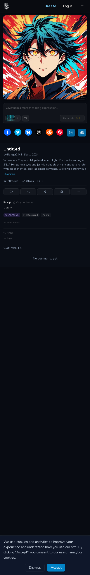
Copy (18, 202)
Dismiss (35, 567)
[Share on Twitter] (17, 132)
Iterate (29, 202)
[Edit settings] (25, 118)
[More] (79, 191)
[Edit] (62, 191)
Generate (72, 118)
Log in (67, 6)
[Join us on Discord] (82, 132)
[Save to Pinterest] (59, 132)
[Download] (28, 191)
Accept (56, 567)
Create (50, 6)
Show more (9, 174)
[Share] (45, 191)
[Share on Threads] (38, 132)
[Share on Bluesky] (28, 132)
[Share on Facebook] (7, 132)
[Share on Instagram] (71, 132)
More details (13, 222)
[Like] (11, 191)
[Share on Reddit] (49, 132)
